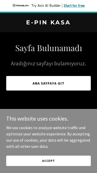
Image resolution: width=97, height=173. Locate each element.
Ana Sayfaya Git (49, 83)
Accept (48, 161)
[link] (48, 22)
